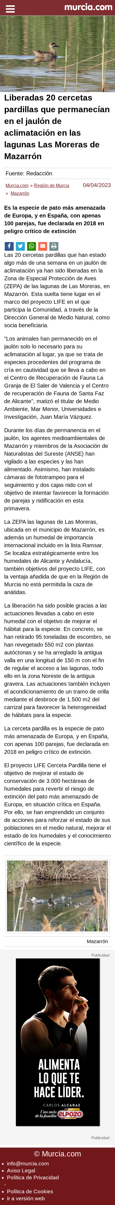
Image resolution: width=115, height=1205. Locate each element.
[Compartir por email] (42, 246)
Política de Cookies (30, 1191)
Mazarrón (97, 941)
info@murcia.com (28, 1163)
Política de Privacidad (33, 1177)
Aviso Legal (21, 1170)
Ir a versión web (26, 1198)
